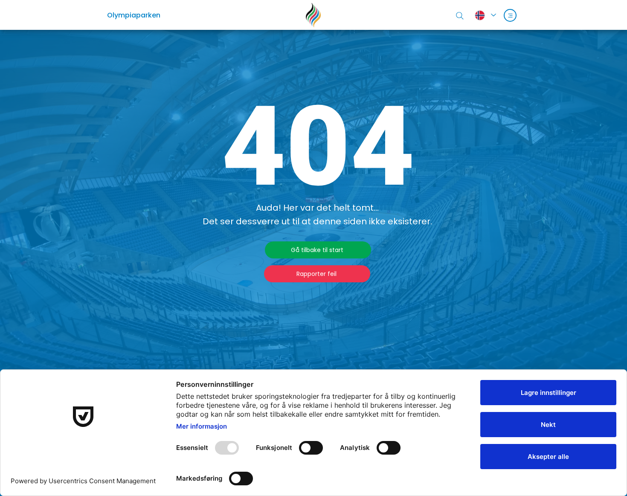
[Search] (460, 16)
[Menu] (510, 15)
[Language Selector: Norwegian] (485, 15)
